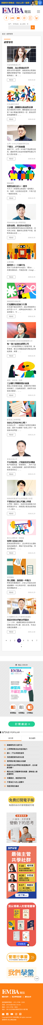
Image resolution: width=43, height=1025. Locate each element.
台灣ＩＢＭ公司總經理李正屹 (18, 144)
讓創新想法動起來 (14, 301)
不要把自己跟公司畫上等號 (19, 501)
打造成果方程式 (13, 104)
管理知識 (15, 24)
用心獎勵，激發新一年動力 (19, 580)
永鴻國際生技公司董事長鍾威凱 (19, 617)
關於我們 (5, 997)
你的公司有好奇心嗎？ (17, 423)
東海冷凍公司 (12, 459)
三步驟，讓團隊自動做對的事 (20, 107)
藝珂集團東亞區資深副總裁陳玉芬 (19, 341)
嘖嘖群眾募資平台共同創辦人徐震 (19, 499)
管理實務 (10, 577)
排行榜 (10, 738)
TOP (36, 978)
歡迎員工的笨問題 (14, 420)
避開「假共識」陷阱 (14, 380)
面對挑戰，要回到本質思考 (19, 225)
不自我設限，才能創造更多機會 (21, 462)
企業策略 (10, 262)
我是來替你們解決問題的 (18, 620)
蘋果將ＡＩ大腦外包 (16, 265)
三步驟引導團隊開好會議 (18, 383)
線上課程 (23, 24)
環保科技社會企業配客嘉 (16, 223)
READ (11, 80)
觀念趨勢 (32, 738)
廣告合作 (28, 997)
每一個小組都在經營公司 (18, 344)
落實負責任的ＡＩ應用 (17, 186)
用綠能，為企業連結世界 (18, 68)
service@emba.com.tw (13, 1004)
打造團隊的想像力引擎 (17, 304)
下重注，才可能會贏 (16, 147)
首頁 (3, 34)
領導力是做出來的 (15, 541)
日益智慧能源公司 (14, 65)
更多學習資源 (16, 997)
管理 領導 (30, 24)
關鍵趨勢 (10, 183)
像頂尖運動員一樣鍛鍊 (15, 538)
